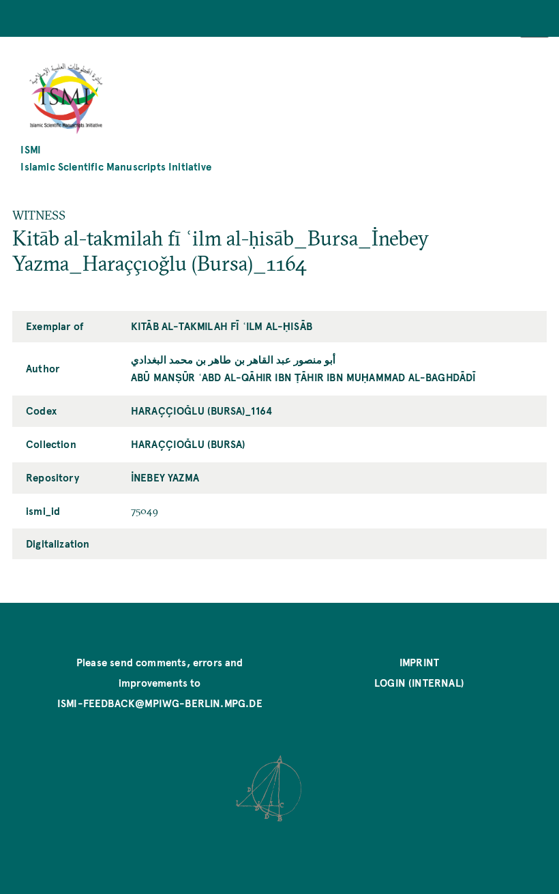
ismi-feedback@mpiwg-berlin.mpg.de (159, 703)
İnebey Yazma (165, 477)
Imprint (419, 662)
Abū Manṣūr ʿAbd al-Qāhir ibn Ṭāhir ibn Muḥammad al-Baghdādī (304, 377)
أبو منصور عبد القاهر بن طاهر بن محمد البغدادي (233, 359)
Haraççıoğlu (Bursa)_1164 (201, 410)
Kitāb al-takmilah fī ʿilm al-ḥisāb (221, 325)
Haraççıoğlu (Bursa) (188, 443)
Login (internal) (419, 682)
